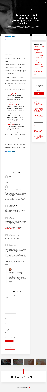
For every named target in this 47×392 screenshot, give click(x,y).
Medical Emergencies (18, 26)
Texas (41, 71)
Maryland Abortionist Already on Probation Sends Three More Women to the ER (38, 116)
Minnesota (39, 60)
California (36, 50)
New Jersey (38, 64)
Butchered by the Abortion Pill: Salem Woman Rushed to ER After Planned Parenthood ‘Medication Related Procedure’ (39, 124)
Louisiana (41, 57)
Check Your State (17, 362)
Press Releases (35, 26)
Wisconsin (35, 74)
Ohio (41, 68)
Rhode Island (41, 69)
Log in (29, 387)
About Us (29, 362)
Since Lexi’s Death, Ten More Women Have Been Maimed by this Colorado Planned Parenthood (39, 137)
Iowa (36, 57)
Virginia (35, 72)
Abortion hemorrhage (39, 46)
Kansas (38, 57)
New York (39, 66)
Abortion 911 (7, 1)
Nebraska (39, 62)
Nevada (35, 64)
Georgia (37, 55)
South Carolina (35, 71)
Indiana (34, 57)
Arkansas (38, 49)
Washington (39, 72)
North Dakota (38, 68)
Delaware (38, 52)
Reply (7, 182)
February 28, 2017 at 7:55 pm (14, 245)
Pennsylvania (38, 69)
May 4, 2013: (11, 124)
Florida (35, 55)
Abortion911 (10, 26)
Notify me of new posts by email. (10, 337)
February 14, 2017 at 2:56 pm (14, 235)
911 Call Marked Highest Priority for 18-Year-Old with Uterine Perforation (38, 130)
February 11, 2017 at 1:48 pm (14, 218)
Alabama (36, 47)
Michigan (36, 60)
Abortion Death (35, 46)
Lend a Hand (40, 362)
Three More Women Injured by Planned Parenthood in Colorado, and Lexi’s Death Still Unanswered (39, 110)
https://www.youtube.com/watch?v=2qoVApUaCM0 (12, 228)
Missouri (35, 62)
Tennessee (38, 71)
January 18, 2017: (12, 94)
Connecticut (35, 52)
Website (6, 323)
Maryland (36, 58)
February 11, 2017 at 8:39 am (14, 206)
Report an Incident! (6, 362)
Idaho (39, 55)
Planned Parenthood (27, 26)
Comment (6, 297)
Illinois (41, 55)
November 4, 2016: (12, 104)
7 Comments (31, 27)
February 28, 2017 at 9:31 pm (17, 269)
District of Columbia (36, 53)
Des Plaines (41, 52)
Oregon (35, 69)
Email (6, 318)
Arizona (36, 49)
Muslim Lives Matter (13, 205)
